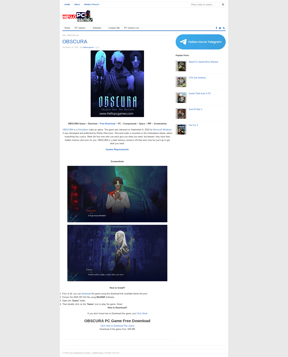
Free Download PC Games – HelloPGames (86, 353)
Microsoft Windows (162, 129)
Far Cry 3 (193, 125)
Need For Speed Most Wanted (203, 62)
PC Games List (131, 28)
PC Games (80, 28)
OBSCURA (74, 41)
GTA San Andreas (197, 77)
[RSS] (224, 28)
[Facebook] (216, 28)
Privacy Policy (91, 4)
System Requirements (117, 149)
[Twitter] (220, 28)
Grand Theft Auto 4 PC (200, 93)
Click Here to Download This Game (117, 326)
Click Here (142, 313)
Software (97, 28)
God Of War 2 (195, 109)
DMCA (77, 4)
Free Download (107, 123)
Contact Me (114, 28)
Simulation (83, 129)
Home (67, 4)
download (86, 293)
